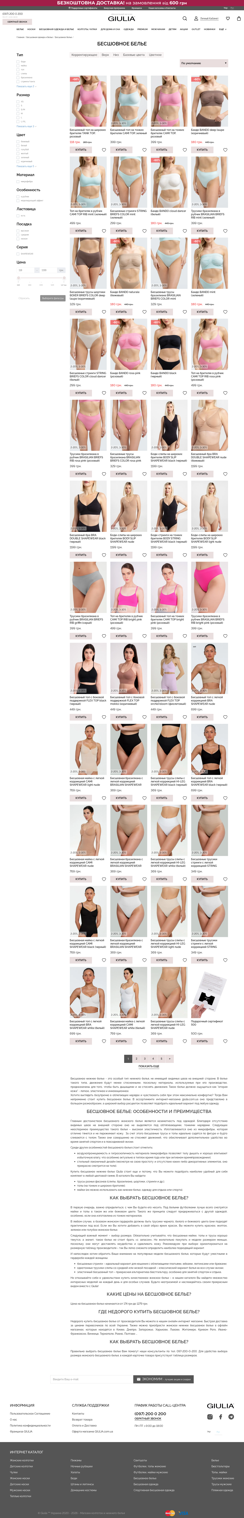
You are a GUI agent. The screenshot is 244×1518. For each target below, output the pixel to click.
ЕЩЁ (221, 29)
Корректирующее (84, 55)
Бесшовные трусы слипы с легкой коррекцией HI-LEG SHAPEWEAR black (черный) (169, 781)
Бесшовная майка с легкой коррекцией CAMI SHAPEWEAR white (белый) (127, 1025)
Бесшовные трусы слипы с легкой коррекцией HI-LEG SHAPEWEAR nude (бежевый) (168, 1026)
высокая (25, 231)
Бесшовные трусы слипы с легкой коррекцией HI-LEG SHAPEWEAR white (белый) (168, 862)
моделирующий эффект (32, 200)
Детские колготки (21, 1466)
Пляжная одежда (222, 1490)
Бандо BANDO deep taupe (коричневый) (207, 131)
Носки (31, 29)
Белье (20, 29)
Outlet (196, 29)
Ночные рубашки (82, 1466)
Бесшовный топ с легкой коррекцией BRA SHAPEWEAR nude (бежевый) (207, 702)
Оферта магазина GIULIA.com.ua (92, 1431)
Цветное (155, 55)
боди (23, 62)
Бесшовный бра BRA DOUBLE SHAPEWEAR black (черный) (88, 538)
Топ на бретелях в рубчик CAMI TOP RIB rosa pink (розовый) (207, 376)
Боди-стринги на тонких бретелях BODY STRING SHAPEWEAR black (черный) (169, 538)
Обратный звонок (17, 22)
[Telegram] (231, 1417)
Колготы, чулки (87, 29)
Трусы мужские (221, 1484)
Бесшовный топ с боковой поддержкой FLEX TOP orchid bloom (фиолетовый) (168, 700)
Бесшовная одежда (146, 1484)
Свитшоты (140, 1460)
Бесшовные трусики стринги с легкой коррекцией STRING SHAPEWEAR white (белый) (208, 945)
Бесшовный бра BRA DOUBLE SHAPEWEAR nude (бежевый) (208, 457)
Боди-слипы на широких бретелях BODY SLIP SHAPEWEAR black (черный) (169, 457)
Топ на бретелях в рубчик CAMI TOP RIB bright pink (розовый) (126, 619)
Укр (226, 8)
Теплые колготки (20, 1496)
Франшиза (137, 8)
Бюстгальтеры (220, 1466)
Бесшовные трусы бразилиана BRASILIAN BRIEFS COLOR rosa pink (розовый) (125, 459)
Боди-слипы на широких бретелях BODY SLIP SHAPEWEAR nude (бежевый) (126, 540)
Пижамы (76, 1460)
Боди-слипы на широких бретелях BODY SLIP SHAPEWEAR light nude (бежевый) (207, 540)
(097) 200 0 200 (12, 13)
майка (24, 65)
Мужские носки (20, 1490)
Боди (74, 1478)
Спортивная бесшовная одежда (154, 1490)
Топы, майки (219, 1472)
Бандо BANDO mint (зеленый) (203, 293)
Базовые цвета (134, 55)
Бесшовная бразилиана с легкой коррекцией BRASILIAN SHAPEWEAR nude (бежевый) (126, 864)
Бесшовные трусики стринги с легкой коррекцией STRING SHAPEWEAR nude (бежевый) (204, 866)
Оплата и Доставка (84, 1425)
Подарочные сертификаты (84, 8)
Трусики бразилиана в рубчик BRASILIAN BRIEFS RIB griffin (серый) (86, 619)
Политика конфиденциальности (30, 1425)
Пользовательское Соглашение (30, 1413)
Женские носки (20, 1478)
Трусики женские (222, 1478)
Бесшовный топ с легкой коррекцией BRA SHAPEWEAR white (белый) (87, 1025)
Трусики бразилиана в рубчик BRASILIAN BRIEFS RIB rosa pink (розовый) (86, 457)
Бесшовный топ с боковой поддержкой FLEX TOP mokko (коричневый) (127, 700)
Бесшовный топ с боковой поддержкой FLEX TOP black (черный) (88, 700)
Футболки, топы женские (150, 1466)
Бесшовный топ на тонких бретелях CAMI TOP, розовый (167, 133)
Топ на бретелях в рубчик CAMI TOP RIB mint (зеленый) (88, 212)
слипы (24, 73)
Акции (184, 29)
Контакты (78, 1413)
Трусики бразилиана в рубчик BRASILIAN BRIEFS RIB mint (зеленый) (207, 214)
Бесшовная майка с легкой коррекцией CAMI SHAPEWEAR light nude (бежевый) (87, 783)
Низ (116, 55)
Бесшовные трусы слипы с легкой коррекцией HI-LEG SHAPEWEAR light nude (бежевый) (168, 945)
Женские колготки (22, 1460)
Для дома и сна (110, 29)
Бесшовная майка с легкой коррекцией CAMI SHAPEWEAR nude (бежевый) (87, 864)
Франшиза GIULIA (21, 1431)
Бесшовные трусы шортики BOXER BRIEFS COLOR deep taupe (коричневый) (87, 295)
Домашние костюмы (84, 1490)
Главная (20, 37)
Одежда (129, 29)
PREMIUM (142, 29)
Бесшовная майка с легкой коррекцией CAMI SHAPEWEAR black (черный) (88, 944)
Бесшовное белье (145, 1478)
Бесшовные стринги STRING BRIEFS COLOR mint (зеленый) (128, 214)
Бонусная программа (114, 8)
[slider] (18, 278)
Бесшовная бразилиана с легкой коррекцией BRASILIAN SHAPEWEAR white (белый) (126, 945)
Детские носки (19, 1484)
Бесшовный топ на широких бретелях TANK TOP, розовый (88, 133)
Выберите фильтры (53, 298)
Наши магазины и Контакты (162, 8)
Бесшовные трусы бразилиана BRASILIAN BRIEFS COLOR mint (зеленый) (166, 297)
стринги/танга (28, 81)
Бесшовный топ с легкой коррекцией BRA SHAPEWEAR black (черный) (209, 781)
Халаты (75, 1472)
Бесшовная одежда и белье (56, 29)
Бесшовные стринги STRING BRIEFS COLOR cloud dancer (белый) (88, 376)
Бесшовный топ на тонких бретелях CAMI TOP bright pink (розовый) (167, 619)
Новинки (209, 29)
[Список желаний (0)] (228, 18)
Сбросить (24, 298)
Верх (105, 55)
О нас (13, 1419)
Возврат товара (82, 1419)
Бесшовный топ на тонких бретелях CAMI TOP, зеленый (128, 131)
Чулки (14, 1472)
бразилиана (26, 77)
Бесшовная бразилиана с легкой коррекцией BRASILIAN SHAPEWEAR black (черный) (126, 783)
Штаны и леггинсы (82, 1484)
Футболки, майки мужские (151, 1472)
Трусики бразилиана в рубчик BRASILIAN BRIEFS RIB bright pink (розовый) (207, 619)
